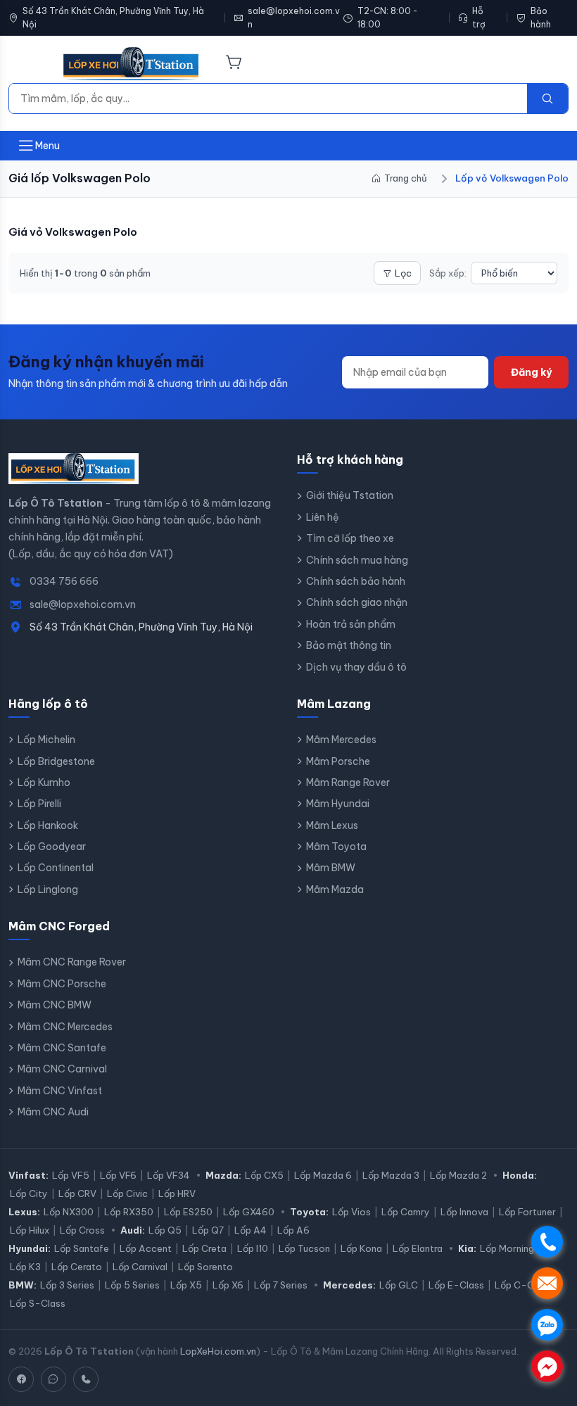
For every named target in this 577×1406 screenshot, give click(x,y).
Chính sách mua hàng (357, 560)
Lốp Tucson (304, 1248)
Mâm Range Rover (348, 782)
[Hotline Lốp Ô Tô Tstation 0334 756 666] (86, 1379)
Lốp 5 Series (132, 1285)
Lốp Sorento (205, 1266)
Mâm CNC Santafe (62, 1047)
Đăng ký (531, 372)
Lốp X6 (228, 1285)
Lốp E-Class (456, 1285)
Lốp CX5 (264, 1175)
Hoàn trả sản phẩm (350, 624)
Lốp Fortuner (527, 1211)
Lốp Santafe (81, 1248)
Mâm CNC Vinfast (60, 1090)
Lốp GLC (398, 1285)
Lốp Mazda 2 (458, 1175)
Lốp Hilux (29, 1230)
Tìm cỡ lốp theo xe (350, 538)
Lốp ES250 (188, 1211)
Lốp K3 (25, 1266)
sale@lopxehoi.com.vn (294, 18)
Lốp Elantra (418, 1248)
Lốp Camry (405, 1211)
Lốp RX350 (128, 1211)
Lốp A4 (250, 1230)
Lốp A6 (293, 1230)
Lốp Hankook (48, 825)
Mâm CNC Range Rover (72, 962)
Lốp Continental (56, 867)
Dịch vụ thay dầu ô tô (356, 667)
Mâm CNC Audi (53, 1112)
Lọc (403, 273)
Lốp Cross (82, 1230)
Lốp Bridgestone (56, 761)
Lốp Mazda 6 (323, 1175)
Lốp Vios (351, 1211)
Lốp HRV (177, 1193)
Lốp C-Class (523, 1285)
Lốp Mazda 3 (390, 1175)
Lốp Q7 (208, 1230)
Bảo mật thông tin (348, 645)
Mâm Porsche (338, 761)
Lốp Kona (361, 1248)
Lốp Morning (507, 1248)
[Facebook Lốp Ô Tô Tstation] (21, 1379)
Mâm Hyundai (337, 803)
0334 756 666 (64, 581)
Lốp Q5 (165, 1230)
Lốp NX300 (69, 1211)
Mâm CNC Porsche (62, 983)
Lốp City (29, 1193)
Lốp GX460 (248, 1211)
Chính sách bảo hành (355, 581)
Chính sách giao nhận (356, 602)
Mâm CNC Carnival (62, 1069)
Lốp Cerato (76, 1266)
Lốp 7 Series (280, 1285)
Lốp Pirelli (39, 803)
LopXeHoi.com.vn (218, 1351)
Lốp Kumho (44, 782)
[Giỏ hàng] (234, 63)
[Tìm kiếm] (547, 98)
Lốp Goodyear (52, 846)
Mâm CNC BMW (54, 1005)
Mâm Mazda (335, 889)
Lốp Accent (146, 1248)
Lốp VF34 (168, 1175)
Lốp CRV (77, 1193)
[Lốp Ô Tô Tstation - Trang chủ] (132, 64)
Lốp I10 (252, 1248)
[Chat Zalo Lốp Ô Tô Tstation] (53, 1379)
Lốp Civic (127, 1193)
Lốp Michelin (46, 739)
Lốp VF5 (70, 1175)
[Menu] (26, 64)
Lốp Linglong (48, 889)
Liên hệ (322, 517)
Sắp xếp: (448, 273)
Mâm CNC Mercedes (65, 1026)
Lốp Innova (464, 1211)
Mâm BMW (330, 867)
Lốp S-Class (37, 1303)
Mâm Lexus (332, 825)
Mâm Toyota (336, 846)
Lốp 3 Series (67, 1285)
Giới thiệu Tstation (349, 495)
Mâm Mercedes (341, 739)
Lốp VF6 (118, 1175)
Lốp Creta (204, 1248)
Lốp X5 (186, 1285)
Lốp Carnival (140, 1266)
